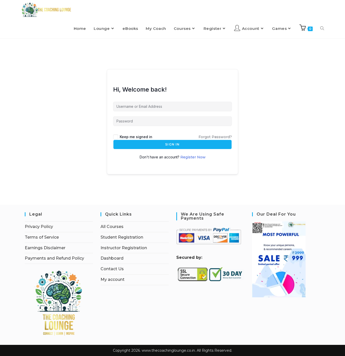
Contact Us (112, 268)
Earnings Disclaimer (45, 247)
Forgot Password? (215, 137)
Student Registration (122, 237)
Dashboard (112, 258)
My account (113, 279)
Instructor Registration (124, 247)
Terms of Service (42, 237)
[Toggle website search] (322, 28)
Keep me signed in (136, 137)
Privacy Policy (39, 226)
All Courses (112, 226)
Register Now (193, 157)
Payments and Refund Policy (54, 258)
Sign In (172, 144)
